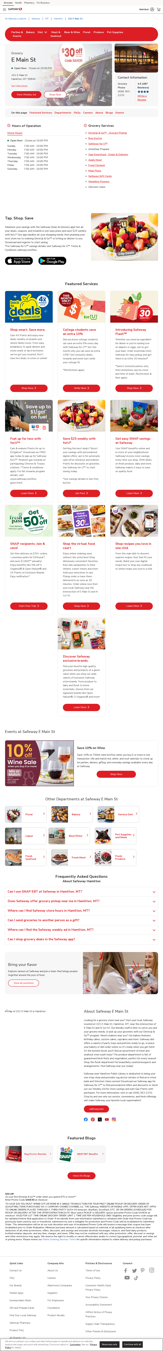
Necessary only (109, 1344)
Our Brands (16, 1285)
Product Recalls (56, 1315)
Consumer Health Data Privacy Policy (98, 1287)
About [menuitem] (99, 112)
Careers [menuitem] (88, 112)
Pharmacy (29, 2)
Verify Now (87, 388)
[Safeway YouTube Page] (127, 1279)
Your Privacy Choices (96, 1297)
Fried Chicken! (96, 165)
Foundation (53, 1307)
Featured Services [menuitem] (41, 112)
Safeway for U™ (97, 143)
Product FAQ (17, 1330)
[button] (146, 9)
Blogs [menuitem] (109, 112)
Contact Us (16, 1270)
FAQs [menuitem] (77, 112)
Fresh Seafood (34, 857)
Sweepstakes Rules (20, 1300)
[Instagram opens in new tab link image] (152, 1272)
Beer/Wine (78, 836)
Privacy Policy (92, 1278)
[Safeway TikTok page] (136, 1279)
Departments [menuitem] (63, 112)
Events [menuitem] (120, 112)
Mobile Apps (16, 1293)
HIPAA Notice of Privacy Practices (98, 1314)
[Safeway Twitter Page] (134, 1272)
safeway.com (99, 1109)
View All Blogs (84, 1176)
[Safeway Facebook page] (126, 1272)
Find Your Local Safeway (23, 1315)
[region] (81, 1344)
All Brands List (18, 1337)
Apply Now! (95, 160)
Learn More (34, 493)
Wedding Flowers (99, 181)
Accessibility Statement (98, 1304)
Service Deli (127, 814)
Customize (75, 1344)
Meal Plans (94, 171)
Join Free (87, 493)
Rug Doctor (95, 138)
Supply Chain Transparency (100, 1324)
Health (18, 2)
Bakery (81, 814)
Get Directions (19, 86)
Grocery (8, 2)
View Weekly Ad (26, 94)
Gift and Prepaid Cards (22, 1307)
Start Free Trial (33, 606)
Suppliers (52, 1293)
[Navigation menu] (4, 9)
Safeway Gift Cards (100, 176)
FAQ (12, 1278)
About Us (52, 1270)
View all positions (26, 983)
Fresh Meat (81, 857)
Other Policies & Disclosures (100, 1331)
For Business (43, 2)
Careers (51, 1278)
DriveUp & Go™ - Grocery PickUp (107, 133)
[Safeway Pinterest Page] (143, 1272)
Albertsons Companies (59, 1285)
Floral (34, 814)
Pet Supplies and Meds (124, 836)
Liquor (34, 836)
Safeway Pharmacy (20, 1322)
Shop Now (55, 94)
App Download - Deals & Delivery (108, 154)
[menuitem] (17, 34)
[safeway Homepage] (15, 9)
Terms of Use (92, 1270)
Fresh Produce (124, 857)
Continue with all (132, 1344)
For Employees (55, 1300)
